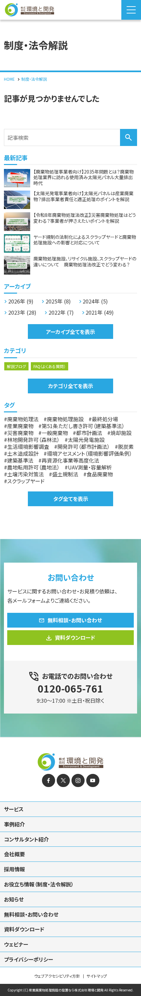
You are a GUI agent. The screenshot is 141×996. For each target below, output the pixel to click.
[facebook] (48, 780)
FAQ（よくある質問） (49, 366)
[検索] (128, 137)
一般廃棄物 (55, 433)
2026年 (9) (20, 301)
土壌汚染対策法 (25, 474)
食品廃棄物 (100, 474)
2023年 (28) (22, 312)
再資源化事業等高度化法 (70, 460)
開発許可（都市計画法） (83, 446)
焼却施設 (121, 433)
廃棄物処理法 (23, 419)
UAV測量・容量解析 (90, 467)
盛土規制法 (65, 474)
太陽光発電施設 (86, 440)
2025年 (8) (58, 301)
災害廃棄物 (20, 433)
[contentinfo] (70, 866)
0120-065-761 (70, 688)
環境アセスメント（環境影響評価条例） (89, 453)
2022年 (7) (61, 312)
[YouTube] (92, 780)
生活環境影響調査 (28, 446)
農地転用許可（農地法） (33, 467)
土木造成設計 (23, 453)
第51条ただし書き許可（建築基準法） (83, 426)
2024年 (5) (95, 301)
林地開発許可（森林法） (33, 440)
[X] (63, 780)
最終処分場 (105, 419)
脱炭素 (126, 446)
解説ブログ (16, 366)
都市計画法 (89, 433)
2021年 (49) (100, 312)
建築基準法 (20, 460)
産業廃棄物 (20, 426)
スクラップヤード (26, 481)
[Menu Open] (131, 10)
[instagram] (78, 780)
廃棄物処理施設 (65, 419)
